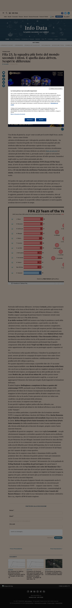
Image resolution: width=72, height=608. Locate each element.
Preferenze (30, 119)
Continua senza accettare (56, 88)
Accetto (41, 119)
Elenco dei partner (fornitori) (18, 114)
